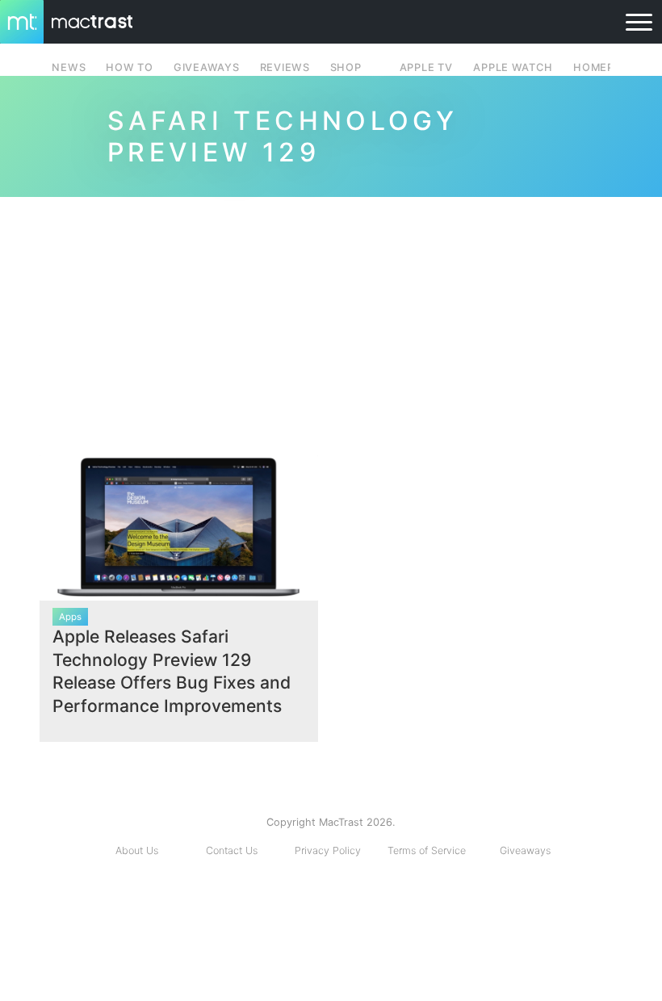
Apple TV (426, 67)
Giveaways (525, 850)
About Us (136, 850)
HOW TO (129, 67)
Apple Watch (512, 67)
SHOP (346, 67)
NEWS (69, 67)
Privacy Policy (328, 850)
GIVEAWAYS (207, 67)
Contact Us (232, 850)
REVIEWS (285, 67)
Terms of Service (427, 850)
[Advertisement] (331, 320)
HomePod (602, 67)
